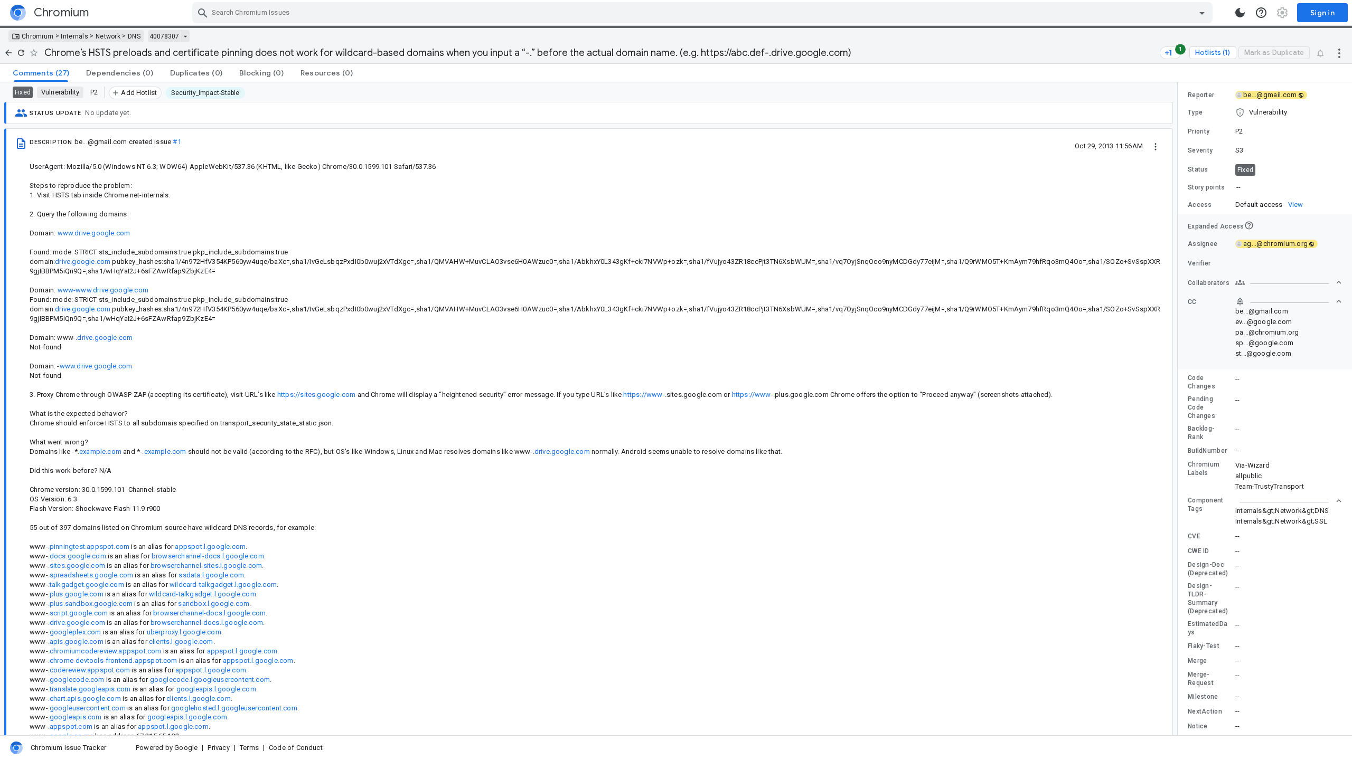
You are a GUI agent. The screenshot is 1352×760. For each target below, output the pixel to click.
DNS (134, 36)
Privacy (218, 748)
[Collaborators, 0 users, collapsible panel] (1288, 282)
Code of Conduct (296, 748)
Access (1200, 204)
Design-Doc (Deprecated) (1208, 569)
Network (108, 36)
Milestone (1203, 696)
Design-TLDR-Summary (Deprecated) (1208, 598)
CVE (1194, 536)
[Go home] (8, 52)
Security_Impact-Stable (205, 93)
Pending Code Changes (1201, 407)
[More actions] (1339, 52)
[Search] (202, 12)
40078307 (164, 36)
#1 (177, 142)
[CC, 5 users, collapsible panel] (1288, 301)
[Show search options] (1202, 12)
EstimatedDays (1207, 628)
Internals (74, 36)
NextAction (1205, 711)
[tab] (41, 73)
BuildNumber (1207, 450)
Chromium (37, 36)
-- (1238, 187)
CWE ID (1198, 551)
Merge (1197, 660)
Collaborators (1208, 283)
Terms (249, 748)
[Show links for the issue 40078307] (185, 36)
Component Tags (1206, 504)
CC (1192, 302)
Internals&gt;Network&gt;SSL (1281, 521)
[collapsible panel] (1288, 501)
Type (1195, 112)
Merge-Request (1201, 679)
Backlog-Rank (1201, 433)
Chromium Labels (1203, 469)
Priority (1198, 131)
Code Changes (1201, 382)
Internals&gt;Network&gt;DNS (1282, 511)
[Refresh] (21, 52)
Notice (1198, 726)
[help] (1261, 12)
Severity (1200, 150)
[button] (1265, 112)
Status (1198, 169)
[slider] (1179, 408)
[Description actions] (1155, 145)
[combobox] (704, 12)
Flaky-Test (1203, 646)
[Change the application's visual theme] (1240, 12)
